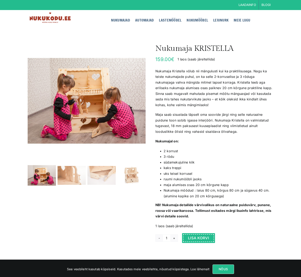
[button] (266, 19)
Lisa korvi (198, 238)
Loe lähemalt (199, 269)
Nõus (223, 269)
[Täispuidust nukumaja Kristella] (87, 101)
